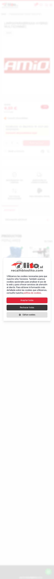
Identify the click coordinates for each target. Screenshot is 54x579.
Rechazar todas (27, 307)
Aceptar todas (27, 300)
